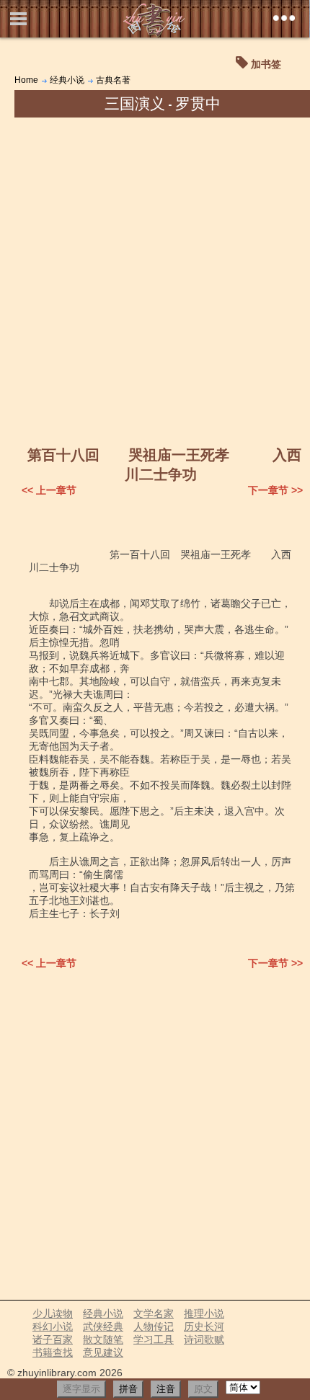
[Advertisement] (155, 280)
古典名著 (113, 80)
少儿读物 (52, 1313)
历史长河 (204, 1326)
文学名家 (153, 1313)
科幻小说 (52, 1326)
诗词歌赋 (204, 1339)
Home (26, 80)
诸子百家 (52, 1339)
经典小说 (67, 80)
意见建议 (103, 1352)
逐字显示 (81, 1388)
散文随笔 (103, 1339)
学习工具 (153, 1339)
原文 (203, 1388)
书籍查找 (52, 1352)
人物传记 (153, 1326)
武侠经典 (103, 1326)
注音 (165, 1388)
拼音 (128, 1388)
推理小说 (204, 1313)
